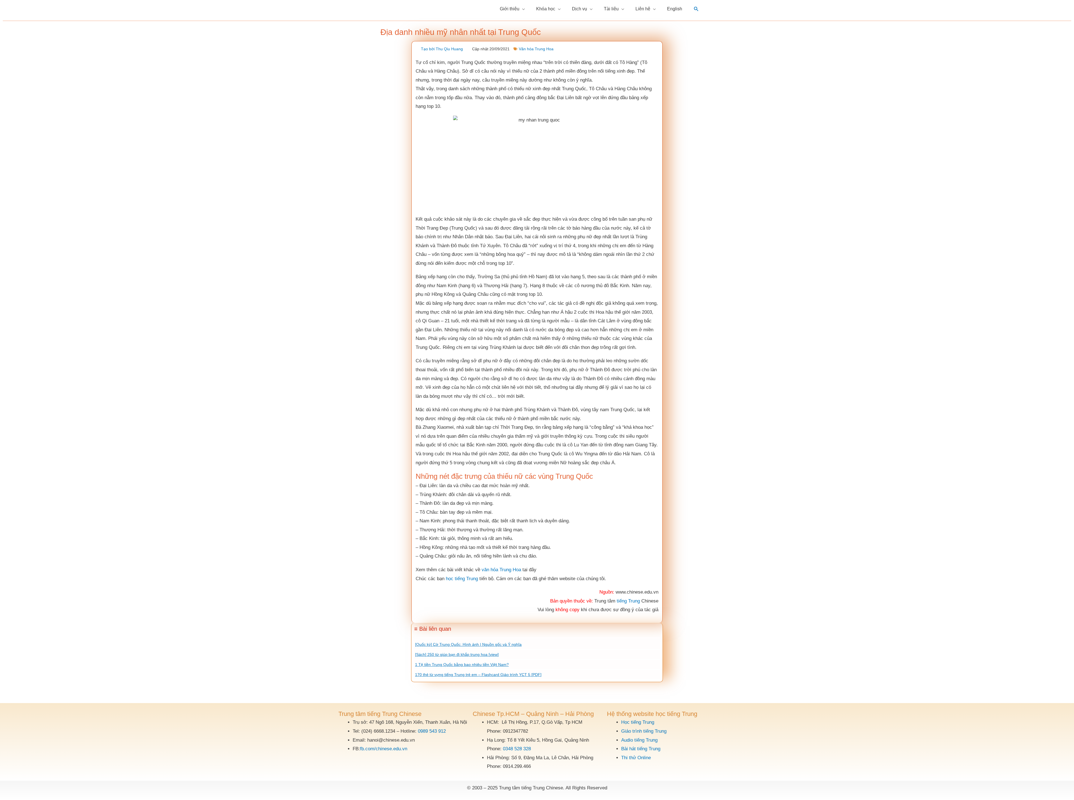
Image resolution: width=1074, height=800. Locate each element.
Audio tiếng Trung (639, 740)
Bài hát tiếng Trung (640, 748)
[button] (696, 9)
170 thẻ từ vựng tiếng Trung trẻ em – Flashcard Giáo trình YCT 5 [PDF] (478, 674)
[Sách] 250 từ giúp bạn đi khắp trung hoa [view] (457, 654)
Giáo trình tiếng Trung (643, 731)
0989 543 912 (432, 731)
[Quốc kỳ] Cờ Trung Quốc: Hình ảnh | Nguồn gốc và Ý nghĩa (468, 644)
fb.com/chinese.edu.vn (383, 748)
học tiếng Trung (462, 578)
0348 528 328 (517, 748)
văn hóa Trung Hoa (501, 569)
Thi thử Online (636, 757)
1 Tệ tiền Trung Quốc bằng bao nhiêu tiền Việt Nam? (462, 664)
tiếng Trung (628, 601)
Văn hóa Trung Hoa (536, 49)
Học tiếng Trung (637, 722)
